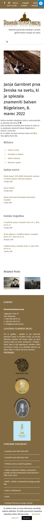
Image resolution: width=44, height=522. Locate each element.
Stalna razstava (14, 158)
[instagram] (9, 3)
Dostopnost (35, 6)
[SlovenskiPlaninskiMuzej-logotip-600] (22, 12)
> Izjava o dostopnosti (12, 490)
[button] (5, 283)
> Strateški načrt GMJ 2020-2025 (16, 458)
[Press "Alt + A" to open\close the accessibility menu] (41, 3)
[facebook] (5, 3)
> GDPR (6, 497)
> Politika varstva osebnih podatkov (18, 464)
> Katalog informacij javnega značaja (18, 503)
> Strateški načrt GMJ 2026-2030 (16, 451)
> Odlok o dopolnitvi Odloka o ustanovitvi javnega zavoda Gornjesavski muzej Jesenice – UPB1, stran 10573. (22, 472)
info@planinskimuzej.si (14, 324)
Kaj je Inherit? (9, 188)
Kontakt (24, 6)
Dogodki (25, 3)
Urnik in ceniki (13, 150)
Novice (15, 3)
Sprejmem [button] (26, 518)
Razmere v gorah (14, 163)
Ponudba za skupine (15, 154)
